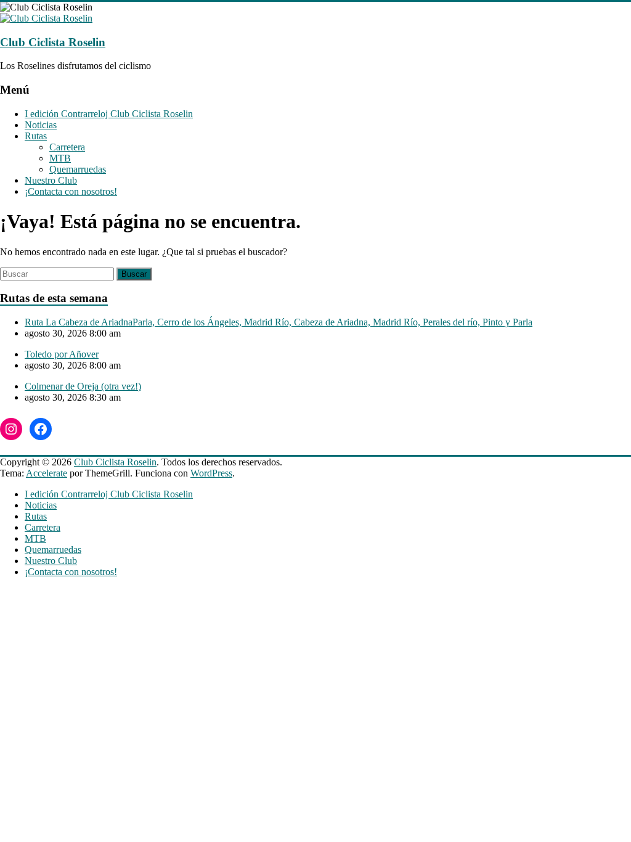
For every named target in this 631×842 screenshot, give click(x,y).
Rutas (36, 136)
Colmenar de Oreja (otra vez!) (83, 386)
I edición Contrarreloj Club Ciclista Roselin (109, 113)
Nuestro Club (51, 180)
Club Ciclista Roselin (52, 42)
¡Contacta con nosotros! (71, 191)
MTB (60, 158)
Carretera (67, 147)
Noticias (41, 125)
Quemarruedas (77, 169)
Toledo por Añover (62, 354)
